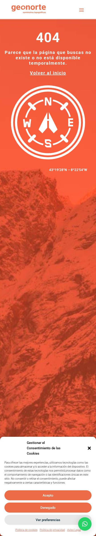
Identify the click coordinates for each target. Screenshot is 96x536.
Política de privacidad (52, 530)
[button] (89, 448)
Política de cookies (26, 530)
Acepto (48, 495)
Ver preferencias (48, 520)
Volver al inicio (48, 73)
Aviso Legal (74, 530)
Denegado (48, 508)
